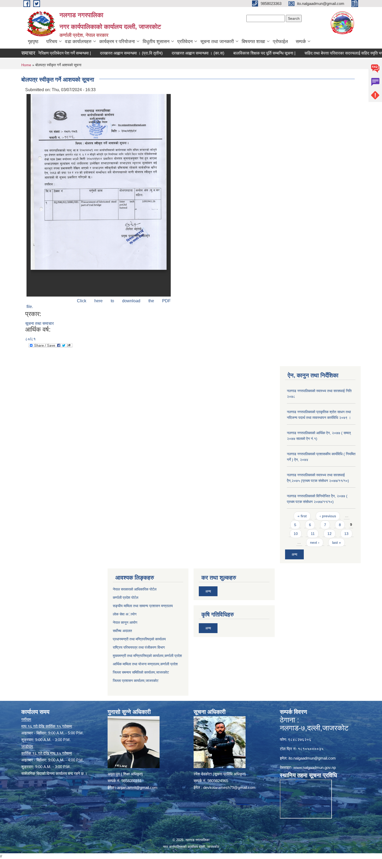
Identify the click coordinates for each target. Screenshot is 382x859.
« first (302, 516)
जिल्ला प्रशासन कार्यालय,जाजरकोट (136, 681)
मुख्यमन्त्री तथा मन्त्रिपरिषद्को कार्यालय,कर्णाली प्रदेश (147, 656)
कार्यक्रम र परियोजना (117, 41)
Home (26, 65)
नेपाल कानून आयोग (125, 622)
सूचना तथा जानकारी (217, 41)
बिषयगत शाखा (253, 41)
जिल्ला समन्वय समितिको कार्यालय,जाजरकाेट (141, 672)
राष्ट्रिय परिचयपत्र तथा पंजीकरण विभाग (139, 647)
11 (313, 534)
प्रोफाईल (280, 41)
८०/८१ (30, 339)
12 (329, 534)
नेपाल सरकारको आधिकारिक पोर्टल (134, 589)
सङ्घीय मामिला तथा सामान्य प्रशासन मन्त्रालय (143, 606)
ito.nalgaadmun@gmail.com (312, 758)
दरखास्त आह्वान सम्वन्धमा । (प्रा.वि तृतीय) (114, 53)
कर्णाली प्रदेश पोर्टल (125, 597)
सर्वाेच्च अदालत (122, 631)
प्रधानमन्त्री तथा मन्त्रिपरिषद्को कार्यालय (139, 639)
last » (336, 542)
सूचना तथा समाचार (39, 323)
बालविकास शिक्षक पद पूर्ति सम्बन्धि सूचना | (247, 53)
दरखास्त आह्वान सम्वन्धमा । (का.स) (181, 53)
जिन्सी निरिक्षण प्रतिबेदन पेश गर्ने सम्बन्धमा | (42, 53)
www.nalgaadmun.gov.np (314, 767)
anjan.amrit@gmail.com (137, 787)
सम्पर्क (301, 41)
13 (346, 534)
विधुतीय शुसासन (156, 41)
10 (296, 534)
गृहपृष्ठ (33, 41)
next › (314, 542)
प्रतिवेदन (185, 41)
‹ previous (328, 516)
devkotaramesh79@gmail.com (229, 787)
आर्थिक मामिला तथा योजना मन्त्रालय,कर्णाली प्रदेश (145, 664)
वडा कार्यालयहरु (78, 41)
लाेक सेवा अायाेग (124, 614)
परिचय (51, 41)
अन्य (294, 554)
